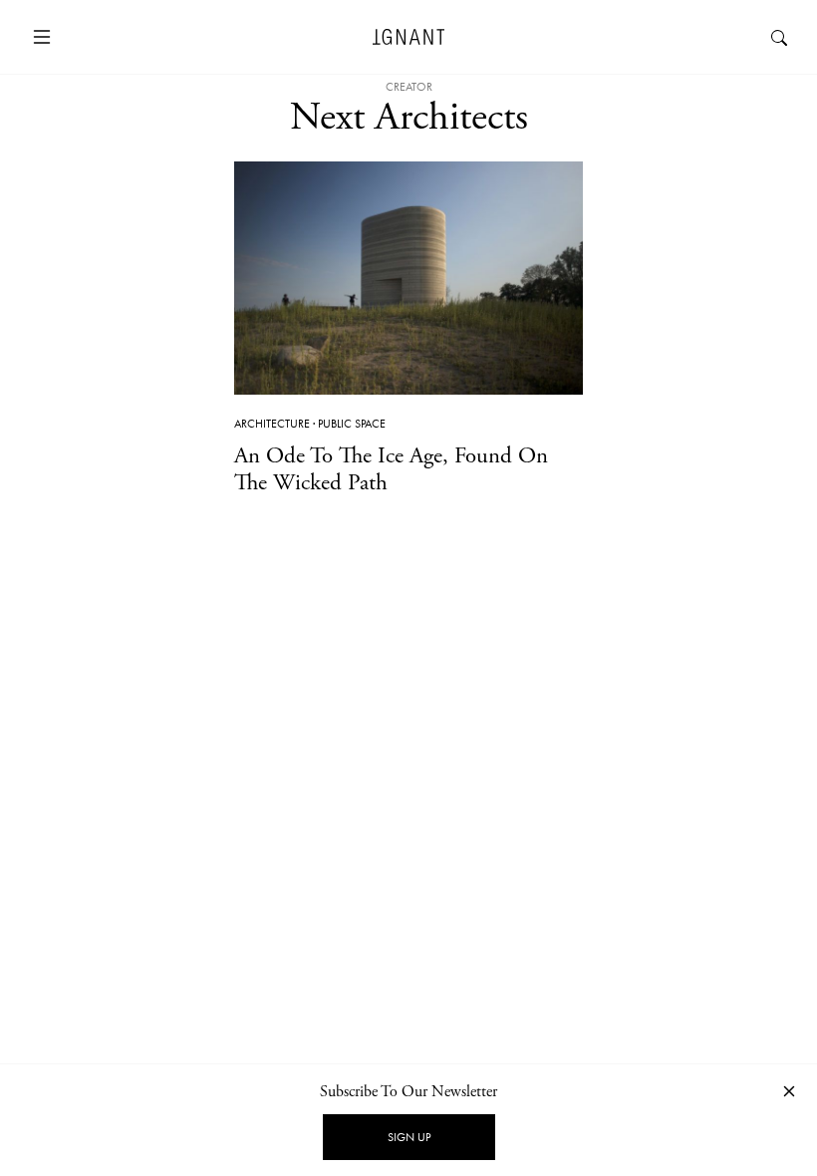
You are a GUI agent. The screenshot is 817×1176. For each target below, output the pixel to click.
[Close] (789, 1090)
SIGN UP (409, 1137)
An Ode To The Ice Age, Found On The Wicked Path (391, 469)
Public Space (352, 424)
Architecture (272, 424)
